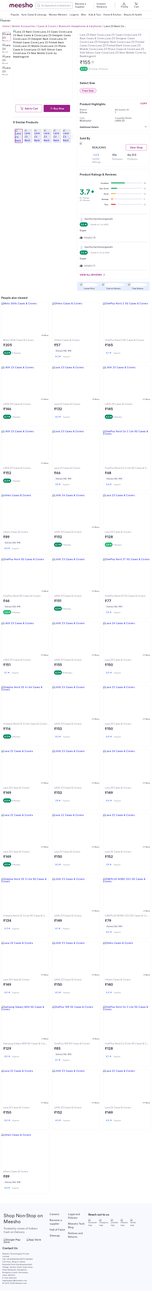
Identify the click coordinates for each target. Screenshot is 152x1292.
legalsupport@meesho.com (14, 1280)
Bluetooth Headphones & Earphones (80, 26)
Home (5, 26)
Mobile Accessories (23, 26)
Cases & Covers (46, 26)
